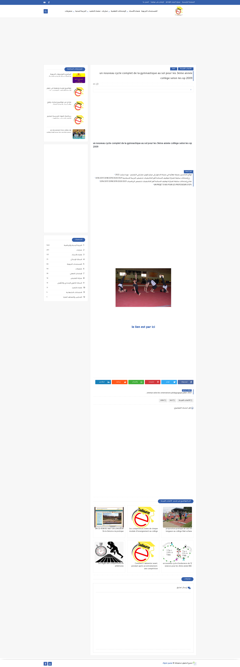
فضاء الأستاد (134, 11)
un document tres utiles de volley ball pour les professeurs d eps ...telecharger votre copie (59, 133)
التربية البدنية (80, 11)
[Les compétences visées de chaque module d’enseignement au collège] (143, 517)
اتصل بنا (146, 2)
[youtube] (44, 2)
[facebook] (49, 2)
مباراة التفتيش (76, 278)
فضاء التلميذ (94, 11)
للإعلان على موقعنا (157, 2)
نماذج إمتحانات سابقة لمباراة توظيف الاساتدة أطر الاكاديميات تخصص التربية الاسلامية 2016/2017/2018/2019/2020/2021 (144, 178)
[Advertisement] (120, 43)
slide (162, 400)
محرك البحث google (173, 2)
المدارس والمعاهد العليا (72, 297)
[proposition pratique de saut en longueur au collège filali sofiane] (177, 517)
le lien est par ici (143, 327)
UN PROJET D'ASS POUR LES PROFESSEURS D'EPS (173, 185)
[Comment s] (143, 552)
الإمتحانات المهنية (118, 11)
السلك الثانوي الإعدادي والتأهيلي (69, 283)
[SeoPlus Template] (194, 663)
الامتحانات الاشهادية (74, 293)
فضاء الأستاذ (77, 255)
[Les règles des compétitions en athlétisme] (109, 552)
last (173, 69)
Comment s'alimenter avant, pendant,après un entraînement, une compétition (144, 566)
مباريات (105, 11)
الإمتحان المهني (76, 274)
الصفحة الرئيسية (188, 2)
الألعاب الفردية (185, 69)
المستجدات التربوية (149, 11)
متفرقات (68, 11)
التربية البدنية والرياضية (73, 245)
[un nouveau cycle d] (177, 552)
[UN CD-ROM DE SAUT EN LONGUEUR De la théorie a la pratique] (109, 517)
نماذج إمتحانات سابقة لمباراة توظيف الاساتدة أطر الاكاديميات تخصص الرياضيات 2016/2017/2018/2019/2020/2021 (146, 182)
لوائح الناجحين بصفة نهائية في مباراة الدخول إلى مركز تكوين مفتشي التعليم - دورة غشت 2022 (153, 175)
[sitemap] (50, 664)
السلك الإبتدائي (76, 260)
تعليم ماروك (167, 663)
